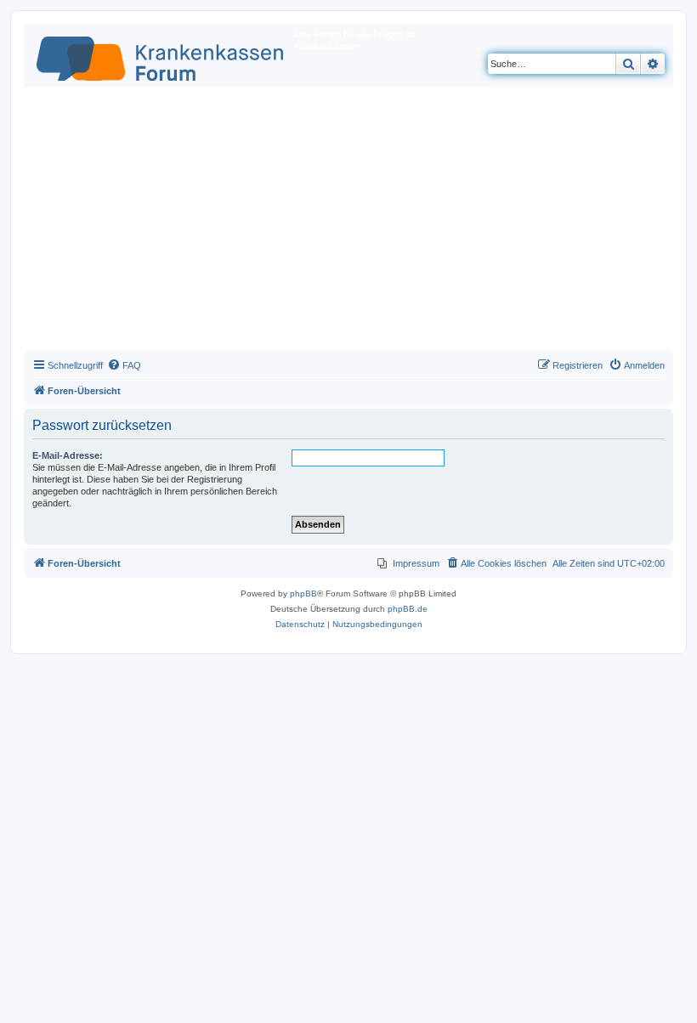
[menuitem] (124, 365)
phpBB (303, 593)
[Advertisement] (348, 223)
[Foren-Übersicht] (161, 55)
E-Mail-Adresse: (67, 455)
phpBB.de (408, 608)
